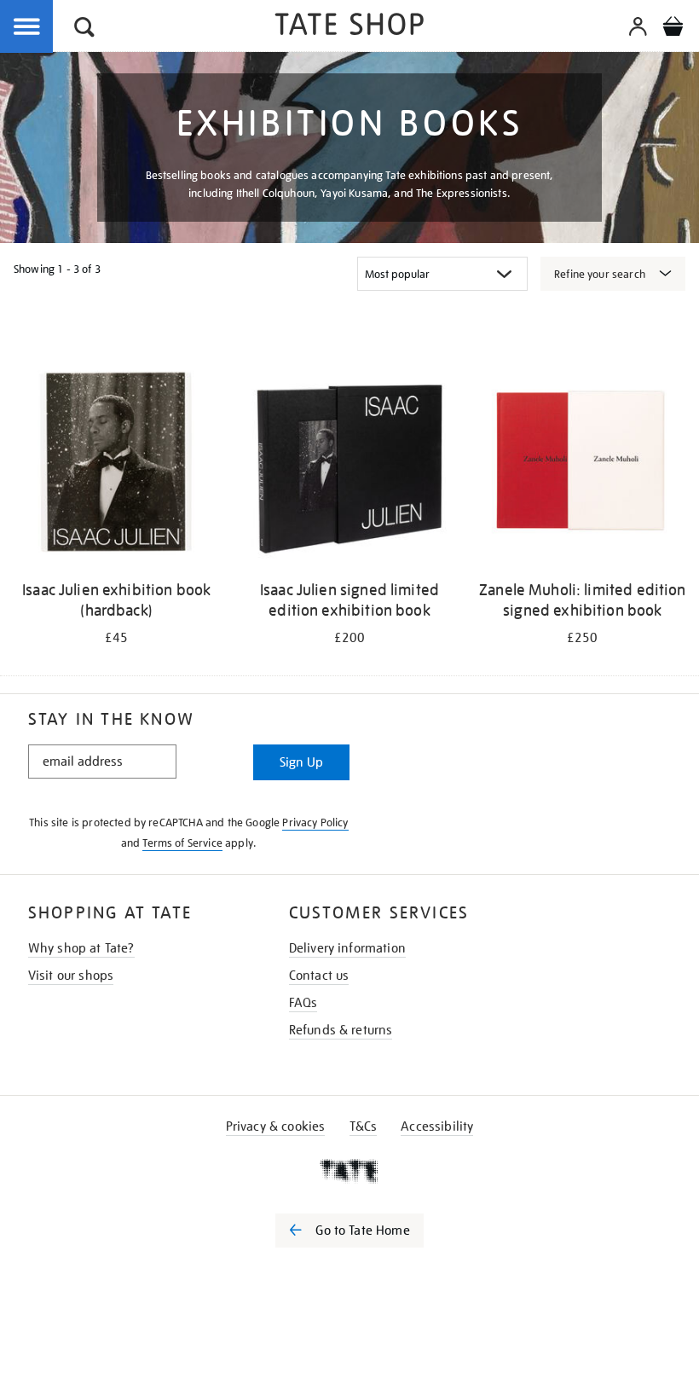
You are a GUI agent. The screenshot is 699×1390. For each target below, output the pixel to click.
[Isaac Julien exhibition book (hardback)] (116, 464)
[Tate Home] (349, 1170)
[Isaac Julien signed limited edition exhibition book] (349, 464)
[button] (84, 29)
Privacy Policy (315, 822)
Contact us (319, 975)
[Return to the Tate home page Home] (349, 27)
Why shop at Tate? (81, 948)
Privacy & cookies (276, 1126)
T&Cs (364, 1126)
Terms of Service (182, 843)
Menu (27, 27)
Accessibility (437, 1126)
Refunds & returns (341, 1030)
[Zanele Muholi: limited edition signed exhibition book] (582, 464)
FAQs (303, 1002)
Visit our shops (70, 975)
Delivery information (347, 948)
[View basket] (672, 29)
